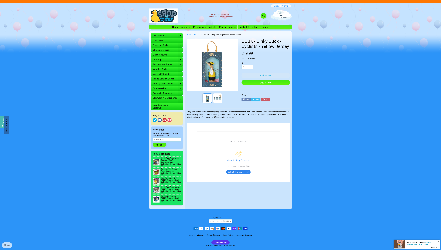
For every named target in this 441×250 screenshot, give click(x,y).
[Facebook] (160, 120)
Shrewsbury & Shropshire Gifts (168, 99)
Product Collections (249, 27)
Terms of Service (213, 235)
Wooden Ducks (168, 70)
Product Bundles (227, 27)
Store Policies (228, 235)
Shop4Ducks (219, 245)
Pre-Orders (168, 36)
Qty (243, 63)
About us (185, 27)
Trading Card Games (168, 84)
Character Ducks (168, 50)
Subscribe (159, 145)
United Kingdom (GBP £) (219, 221)
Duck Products (168, 55)
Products (198, 34)
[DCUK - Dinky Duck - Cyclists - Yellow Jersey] (207, 98)
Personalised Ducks (168, 65)
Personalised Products (204, 27)
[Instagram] (169, 120)
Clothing (168, 60)
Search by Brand (168, 74)
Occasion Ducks (168, 46)
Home (175, 27)
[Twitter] (155, 120)
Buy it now (266, 82)
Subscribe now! (6, 125)
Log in (276, 6)
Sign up (285, 6)
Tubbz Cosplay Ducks (168, 79)
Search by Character (168, 94)
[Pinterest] (165, 120)
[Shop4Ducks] (163, 15)
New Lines (158, 40)
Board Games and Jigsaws (161, 106)
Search (265, 27)
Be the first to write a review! (238, 172)
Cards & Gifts (168, 89)
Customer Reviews (244, 235)
